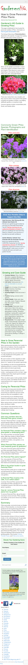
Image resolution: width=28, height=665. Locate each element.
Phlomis (6, 626)
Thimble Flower (5, 536)
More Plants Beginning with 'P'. (12, 659)
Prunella (6, 651)
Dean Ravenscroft (19, 662)
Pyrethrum (6, 658)
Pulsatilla (6, 654)
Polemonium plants (18, 536)
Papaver (6, 611)
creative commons (21, 94)
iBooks (12, 597)
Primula (6, 649)
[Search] (25, 565)
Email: (4, 553)
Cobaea (19, 534)
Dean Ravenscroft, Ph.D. (11, 20)
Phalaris (6, 625)
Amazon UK (5, 597)
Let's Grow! (7, 559)
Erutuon (20, 211)
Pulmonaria (7, 652)
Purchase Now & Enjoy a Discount (10, 590)
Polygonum (7, 644)
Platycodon (7, 640)
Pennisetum (7, 616)
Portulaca (6, 645)
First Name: (5, 547)
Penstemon (7, 618)
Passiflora (6, 613)
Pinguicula (6, 639)
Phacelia (6, 623)
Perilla (5, 620)
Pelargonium (7, 614)
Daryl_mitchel (13, 94)
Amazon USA (18, 595)
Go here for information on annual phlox (14, 283)
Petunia (6, 621)
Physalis (6, 635)
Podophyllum (7, 642)
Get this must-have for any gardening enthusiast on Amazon (12, 228)
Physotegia (7, 637)
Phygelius (6, 633)
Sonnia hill (23, 161)
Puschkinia (7, 656)
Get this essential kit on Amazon (13, 244)
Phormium (6, 632)
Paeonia (6, 609)
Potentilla (6, 647)
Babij (23, 186)
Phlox (5, 628)
